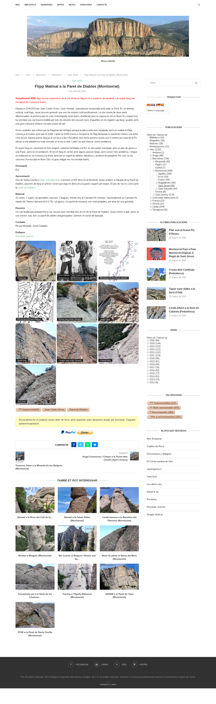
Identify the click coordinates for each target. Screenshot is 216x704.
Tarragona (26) (159, 209)
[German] (158, 105)
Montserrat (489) (164, 170)
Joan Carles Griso (54, 409)
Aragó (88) (157, 155)
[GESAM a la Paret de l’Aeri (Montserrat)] (119, 577)
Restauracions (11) (159, 146)
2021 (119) (155, 355)
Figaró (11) (160, 164)
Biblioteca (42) (157, 137)
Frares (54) (164, 179)
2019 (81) (154, 361)
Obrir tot (151, 134)
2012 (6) (154, 382)
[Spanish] (162, 105)
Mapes (60, 5)
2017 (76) (154, 367)
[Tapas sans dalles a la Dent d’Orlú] (156, 293)
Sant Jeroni (73, 75)
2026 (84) (154, 340)
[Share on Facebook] (73, 444)
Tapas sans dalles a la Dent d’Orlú (182, 291)
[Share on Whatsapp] (88, 444)
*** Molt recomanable (164, 407)
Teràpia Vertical (154, 514)
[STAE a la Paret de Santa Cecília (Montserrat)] (35, 615)
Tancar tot (162, 134)
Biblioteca (30, 5)
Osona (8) (160, 191)
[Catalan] (148, 105)
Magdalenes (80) (167, 182)
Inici (17, 5)
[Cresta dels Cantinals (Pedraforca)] (156, 274)
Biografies (46, 5)
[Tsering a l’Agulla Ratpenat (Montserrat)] (77, 577)
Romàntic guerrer (24, 236)
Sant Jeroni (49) (166, 185)
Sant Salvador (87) (167, 188)
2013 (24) (154, 379)
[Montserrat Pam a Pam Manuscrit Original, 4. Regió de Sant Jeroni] (156, 254)
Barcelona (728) (160, 158)
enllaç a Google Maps (50, 180)
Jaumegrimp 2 (154, 469)
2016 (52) (154, 370)
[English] (151, 105)
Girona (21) (158, 203)
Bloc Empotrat (154, 438)
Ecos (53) (163, 176)
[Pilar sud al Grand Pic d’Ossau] (156, 234)
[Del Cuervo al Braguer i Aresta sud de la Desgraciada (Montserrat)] (77, 538)
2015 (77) (154, 373)
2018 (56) (154, 364)
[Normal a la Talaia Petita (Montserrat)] (77, 500)
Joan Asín (152, 476)
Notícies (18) (156, 143)
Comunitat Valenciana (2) (165, 197)
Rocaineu (152, 499)
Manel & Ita (152, 491)
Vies (28, 75)
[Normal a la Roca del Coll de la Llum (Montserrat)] (35, 500)
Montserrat (57, 75)
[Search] (199, 4)
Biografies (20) (157, 140)
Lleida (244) (158, 206)
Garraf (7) (160, 167)
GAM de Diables (26, 187)
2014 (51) (154, 376)
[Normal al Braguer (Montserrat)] (35, 538)
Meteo (72, 5)
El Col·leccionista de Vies (160, 461)
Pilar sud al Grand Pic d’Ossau (182, 232)
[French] (155, 105)
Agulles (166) (165, 173)
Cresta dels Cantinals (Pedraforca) (181, 271)
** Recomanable (161, 412)
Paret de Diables (79, 409)
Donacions (86, 5)
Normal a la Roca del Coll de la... (35, 517)
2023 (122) (155, 349)
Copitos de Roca (155, 446)
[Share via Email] (95, 444)
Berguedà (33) (162, 161)
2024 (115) (155, 346)
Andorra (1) (158, 152)
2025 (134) (155, 343)
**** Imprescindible (29, 409)
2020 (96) (154, 358)
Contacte (102, 5)
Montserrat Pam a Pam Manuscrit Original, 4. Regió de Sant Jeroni (182, 253)
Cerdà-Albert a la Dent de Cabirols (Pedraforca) (184, 310)
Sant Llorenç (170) (164, 194)
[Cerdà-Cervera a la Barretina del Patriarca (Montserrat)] (119, 500)
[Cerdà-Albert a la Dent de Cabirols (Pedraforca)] (156, 312)
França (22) (158, 200)
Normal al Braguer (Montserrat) (35, 555)
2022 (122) (155, 352)
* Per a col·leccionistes (165, 416)
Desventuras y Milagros (159, 453)
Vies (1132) (155, 149)
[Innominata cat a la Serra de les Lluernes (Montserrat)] (35, 577)
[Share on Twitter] (81, 444)
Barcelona (41, 75)
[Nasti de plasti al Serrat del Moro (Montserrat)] (119, 538)
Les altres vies (154, 484)
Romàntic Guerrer (156, 507)
